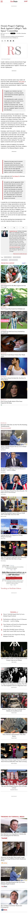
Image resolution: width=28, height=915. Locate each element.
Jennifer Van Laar (6, 33)
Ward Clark (3, 538)
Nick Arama (3, 494)
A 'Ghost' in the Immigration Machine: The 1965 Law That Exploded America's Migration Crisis (14, 684)
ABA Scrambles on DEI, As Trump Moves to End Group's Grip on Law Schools (14, 659)
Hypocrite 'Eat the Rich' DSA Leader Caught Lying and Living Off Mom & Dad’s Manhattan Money (13, 858)
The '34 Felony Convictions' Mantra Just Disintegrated (11, 906)
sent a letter (22, 81)
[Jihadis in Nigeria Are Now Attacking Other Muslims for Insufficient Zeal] (14, 700)
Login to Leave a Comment (14, 578)
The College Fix (16, 176)
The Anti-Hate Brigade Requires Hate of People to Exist (14, 787)
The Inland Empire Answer (14, 246)
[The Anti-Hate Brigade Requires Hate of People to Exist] (14, 777)
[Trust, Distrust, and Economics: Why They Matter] (14, 725)
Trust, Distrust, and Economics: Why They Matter (14, 735)
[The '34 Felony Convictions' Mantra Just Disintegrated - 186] (14, 897)
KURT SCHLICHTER (13, 260)
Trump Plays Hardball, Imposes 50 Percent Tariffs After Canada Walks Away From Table (13, 513)
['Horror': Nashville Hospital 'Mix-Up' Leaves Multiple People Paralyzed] (14, 437)
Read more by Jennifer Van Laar (20, 253)
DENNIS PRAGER (16, 257)
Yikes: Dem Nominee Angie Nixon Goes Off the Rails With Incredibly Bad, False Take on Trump (14, 558)
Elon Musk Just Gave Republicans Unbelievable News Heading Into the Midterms (13, 834)
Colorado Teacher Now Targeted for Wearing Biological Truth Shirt (11, 535)
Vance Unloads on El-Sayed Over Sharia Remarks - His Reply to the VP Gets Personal (14, 491)
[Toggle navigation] (2, 1)
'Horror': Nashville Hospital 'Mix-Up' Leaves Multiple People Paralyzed (13, 447)
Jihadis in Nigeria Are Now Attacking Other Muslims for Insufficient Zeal (14, 710)
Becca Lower (3, 516)
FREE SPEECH (4, 260)
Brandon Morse (14, 789)
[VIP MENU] (25, 1)
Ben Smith (14, 662)
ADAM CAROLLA (7, 257)
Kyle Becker (3, 449)
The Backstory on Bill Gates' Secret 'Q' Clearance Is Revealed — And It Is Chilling (13, 469)
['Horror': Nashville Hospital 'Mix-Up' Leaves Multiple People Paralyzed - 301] (14, 874)
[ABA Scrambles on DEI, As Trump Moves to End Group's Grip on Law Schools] (14, 649)
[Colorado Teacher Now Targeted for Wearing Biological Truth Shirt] (14, 526)
